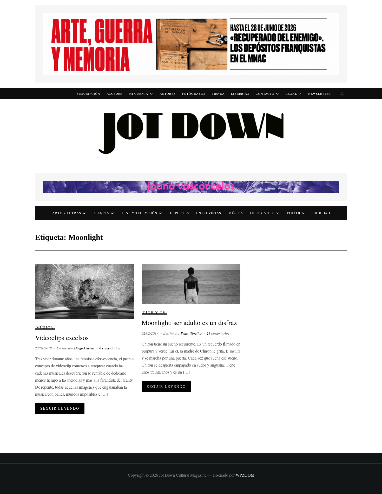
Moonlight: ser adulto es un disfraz (189, 322)
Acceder (115, 93)
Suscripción (88, 93)
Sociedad (321, 213)
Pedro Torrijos (191, 333)
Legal (291, 93)
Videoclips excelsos (62, 337)
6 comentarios (109, 348)
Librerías (240, 93)
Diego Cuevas (84, 348)
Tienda (218, 93)
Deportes (179, 213)
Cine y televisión (139, 213)
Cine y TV (154, 312)
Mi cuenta (138, 93)
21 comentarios (218, 333)
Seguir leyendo (59, 408)
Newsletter (319, 93)
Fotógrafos (194, 93)
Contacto (265, 93)
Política (295, 213)
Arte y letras (66, 213)
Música (235, 213)
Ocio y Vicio (262, 213)
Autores (168, 93)
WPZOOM (245, 475)
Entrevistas (208, 213)
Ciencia (101, 213)
